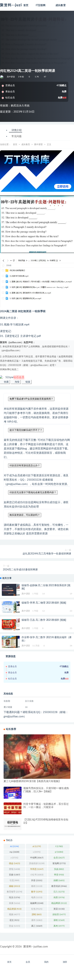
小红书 (36, 875)
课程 (59, 920)
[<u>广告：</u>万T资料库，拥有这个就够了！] (37, 171)
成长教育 (25, 144)
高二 (16, 369)
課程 (36, 914)
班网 (2, 369)
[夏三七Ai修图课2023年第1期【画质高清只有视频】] (37, 756)
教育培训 (59, 886)
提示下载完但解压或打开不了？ (26, 430)
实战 (59, 869)
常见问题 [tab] (16, 136)
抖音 (36, 880)
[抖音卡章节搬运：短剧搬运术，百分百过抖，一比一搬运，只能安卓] (13, 808)
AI (14, 846)
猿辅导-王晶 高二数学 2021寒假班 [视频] (44, 620)
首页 (15, 144)
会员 (59, 858)
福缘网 (36, 903)
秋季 (7, 369)
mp (14, 852)
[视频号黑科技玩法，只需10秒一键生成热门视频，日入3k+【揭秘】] (13, 793)
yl (59, 852)
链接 (27, 381)
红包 (36, 909)
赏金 (14, 926)
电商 (36, 897)
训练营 (59, 914)
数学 (36, 892)
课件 (36, 920)
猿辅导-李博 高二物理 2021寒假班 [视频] (44, 603)
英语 (59, 909)
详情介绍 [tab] (16, 130)
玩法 (14, 897)
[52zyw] (2, 77)
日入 (59, 892)
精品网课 (59, 903)
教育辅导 (14, 892)
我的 (46, 962)
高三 (36, 926)
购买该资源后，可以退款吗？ (25, 515)
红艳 (11, 369)
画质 (59, 897)
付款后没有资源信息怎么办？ (25, 465)
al (37, 846)
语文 (14, 920)
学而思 (36, 869)
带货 (59, 875)
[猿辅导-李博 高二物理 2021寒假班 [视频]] (11, 607)
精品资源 (14, 909)
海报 (16, 381)
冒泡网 (59, 863)
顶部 (65, 962)
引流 (14, 880)
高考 (59, 926)
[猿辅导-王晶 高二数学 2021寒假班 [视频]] (11, 624)
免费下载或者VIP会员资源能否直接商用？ (31, 398)
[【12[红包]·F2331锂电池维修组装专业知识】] (13, 824)
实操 (14, 875)
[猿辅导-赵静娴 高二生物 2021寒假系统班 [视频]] (11, 590)
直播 (14, 903)
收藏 (6, 381)
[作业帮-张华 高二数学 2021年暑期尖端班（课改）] (11, 642)
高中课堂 (11, 77)
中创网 (36, 858)
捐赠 (59, 880)
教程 (36, 886)
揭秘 (14, 886)
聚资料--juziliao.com (35, 946)
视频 (14, 914)
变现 (14, 869)
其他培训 (36, 863)
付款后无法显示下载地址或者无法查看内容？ (33, 492)
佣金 (14, 863)
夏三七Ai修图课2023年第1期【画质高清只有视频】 (32, 781)
